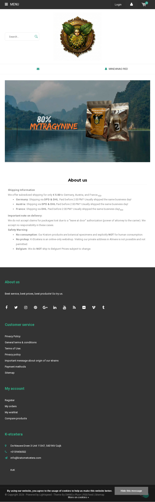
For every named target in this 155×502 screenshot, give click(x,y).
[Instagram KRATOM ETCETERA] (25, 307)
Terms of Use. (13, 348)
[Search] (36, 37)
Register (10, 400)
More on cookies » (78, 497)
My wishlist (11, 412)
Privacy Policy (12, 336)
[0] (143, 4)
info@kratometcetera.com (25, 457)
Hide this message (131, 490)
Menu (14, 4)
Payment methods (15, 366)
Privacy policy (13, 354)
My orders (11, 406)
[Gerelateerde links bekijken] (99, 195)
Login (118, 4)
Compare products (16, 418)
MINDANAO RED (118, 68)
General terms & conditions (21, 342)
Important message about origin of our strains (32, 360)
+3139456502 (18, 451)
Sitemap (10, 372)
